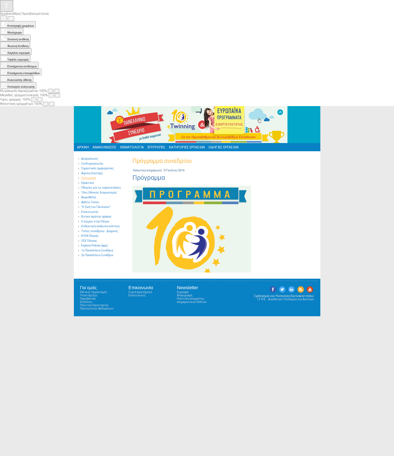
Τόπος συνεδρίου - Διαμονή (99, 231)
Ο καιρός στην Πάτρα (95, 221)
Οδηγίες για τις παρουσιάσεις (101, 187)
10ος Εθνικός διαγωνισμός (99, 192)
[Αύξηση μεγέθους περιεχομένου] (56, 91)
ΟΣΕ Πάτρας (89, 240)
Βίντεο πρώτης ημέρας (96, 216)
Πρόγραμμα (88, 178)
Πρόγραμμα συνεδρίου (162, 160)
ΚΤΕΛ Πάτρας (90, 235)
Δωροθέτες (88, 197)
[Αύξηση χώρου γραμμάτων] (51, 104)
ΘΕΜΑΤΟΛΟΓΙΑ (132, 147)
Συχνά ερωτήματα (140, 292)
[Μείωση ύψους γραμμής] (33, 99)
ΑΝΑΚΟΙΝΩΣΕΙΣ (104, 147)
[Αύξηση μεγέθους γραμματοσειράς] (57, 95)
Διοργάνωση (89, 158)
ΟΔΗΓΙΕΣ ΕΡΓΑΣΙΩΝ (223, 147)
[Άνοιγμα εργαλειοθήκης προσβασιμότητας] (6, 6)
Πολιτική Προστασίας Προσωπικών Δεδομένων (96, 307)
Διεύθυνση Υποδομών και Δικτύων (291, 299)
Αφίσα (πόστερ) (92, 173)
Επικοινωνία (89, 211)
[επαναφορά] (3, 18)
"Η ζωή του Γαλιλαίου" (96, 207)
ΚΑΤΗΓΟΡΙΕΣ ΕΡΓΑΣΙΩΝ (187, 147)
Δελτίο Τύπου (90, 202)
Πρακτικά (87, 182)
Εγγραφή (183, 292)
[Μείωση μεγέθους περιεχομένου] (50, 91)
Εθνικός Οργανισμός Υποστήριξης (93, 293)
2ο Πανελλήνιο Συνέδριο (97, 255)
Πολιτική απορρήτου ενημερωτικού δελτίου (192, 300)
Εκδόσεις (86, 302)
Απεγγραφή (184, 295)
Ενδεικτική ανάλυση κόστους (100, 226)
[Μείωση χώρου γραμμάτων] (45, 104)
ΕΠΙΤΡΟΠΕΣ (156, 147)
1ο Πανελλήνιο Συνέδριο (97, 250)
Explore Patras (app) (94, 245)
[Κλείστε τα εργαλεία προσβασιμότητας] (11, 18)
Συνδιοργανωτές (92, 163)
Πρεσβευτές (88, 298)
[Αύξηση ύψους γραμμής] (39, 99)
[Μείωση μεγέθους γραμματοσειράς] (51, 95)
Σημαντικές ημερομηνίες (97, 168)
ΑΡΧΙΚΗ (83, 147)
